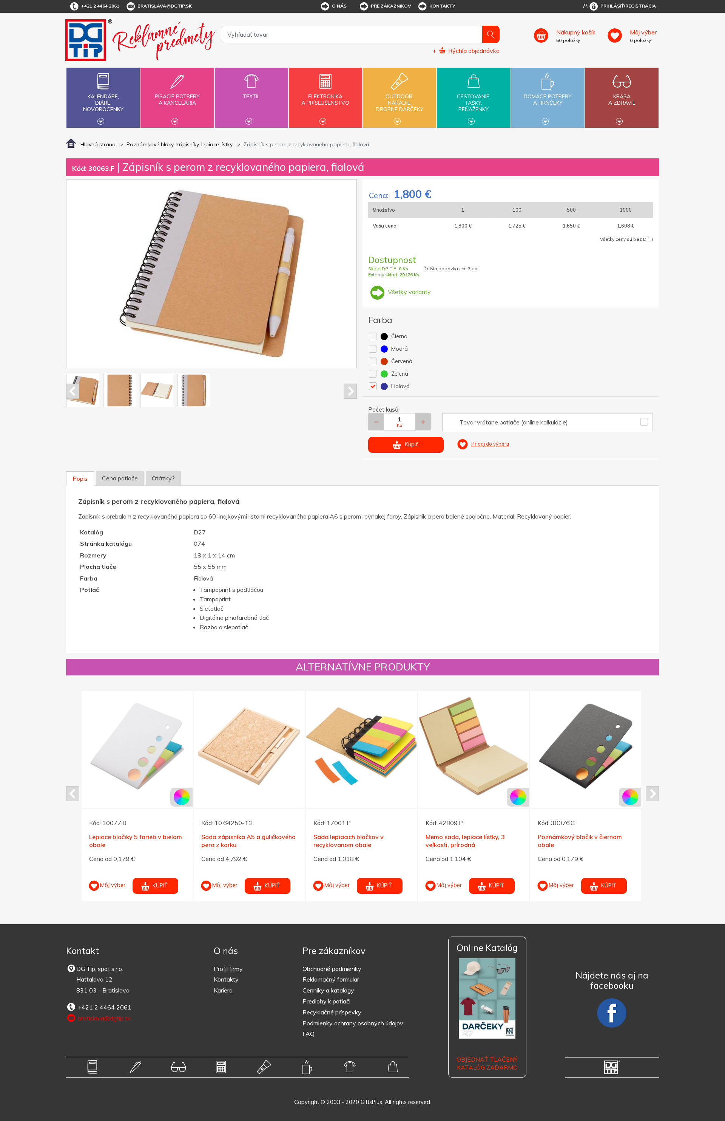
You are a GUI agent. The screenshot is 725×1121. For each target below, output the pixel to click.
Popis (80, 478)
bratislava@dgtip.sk (164, 6)
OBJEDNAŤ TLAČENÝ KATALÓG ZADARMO (487, 1063)
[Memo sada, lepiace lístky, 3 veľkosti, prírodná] (473, 746)
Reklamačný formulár (330, 979)
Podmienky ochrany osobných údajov (352, 1023)
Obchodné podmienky (331, 968)
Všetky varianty (408, 292)
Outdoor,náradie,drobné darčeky (399, 103)
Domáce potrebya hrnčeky (548, 99)
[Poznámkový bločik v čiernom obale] (585, 746)
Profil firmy (228, 968)
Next (350, 391)
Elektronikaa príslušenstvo (325, 99)
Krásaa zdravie (622, 99)
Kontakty (442, 6)
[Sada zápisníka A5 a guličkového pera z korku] (249, 746)
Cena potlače (120, 478)
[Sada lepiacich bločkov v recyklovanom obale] (361, 746)
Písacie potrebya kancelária (177, 99)
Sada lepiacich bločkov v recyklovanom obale (348, 840)
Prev (72, 391)
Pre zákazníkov (391, 6)
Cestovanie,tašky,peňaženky (474, 103)
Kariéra (223, 990)
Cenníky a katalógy (328, 990)
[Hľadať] (491, 34)
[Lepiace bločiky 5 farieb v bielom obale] (137, 746)
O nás (339, 6)
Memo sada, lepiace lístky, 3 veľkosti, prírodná (465, 840)
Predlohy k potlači (326, 1001)
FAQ (308, 1033)
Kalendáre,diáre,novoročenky (103, 103)
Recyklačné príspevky (331, 1012)
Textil (251, 96)
